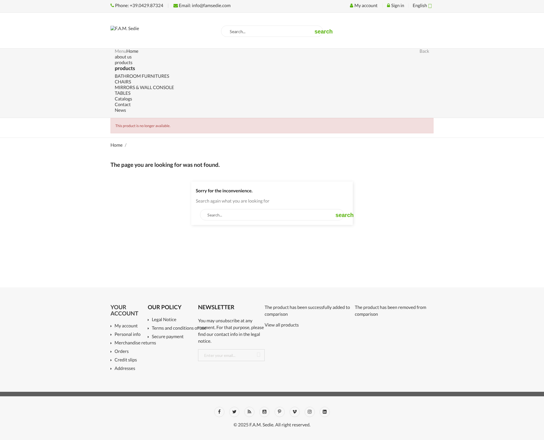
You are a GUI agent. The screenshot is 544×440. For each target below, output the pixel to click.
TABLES (123, 93)
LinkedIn (325, 412)
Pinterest (280, 412)
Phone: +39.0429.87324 (138, 5)
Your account (124, 310)
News (120, 110)
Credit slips (125, 360)
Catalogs (123, 99)
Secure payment (168, 336)
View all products (282, 325)
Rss (249, 412)
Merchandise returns (133, 343)
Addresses (124, 368)
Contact (123, 104)
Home (132, 51)
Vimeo (295, 412)
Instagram (310, 412)
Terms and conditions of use (177, 328)
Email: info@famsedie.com (204, 5)
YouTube (264, 412)
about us (123, 57)
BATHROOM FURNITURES (142, 76)
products (123, 62)
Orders (121, 351)
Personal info (127, 334)
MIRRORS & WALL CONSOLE (144, 87)
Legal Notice (164, 319)
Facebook (219, 412)
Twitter (234, 412)
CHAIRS (123, 82)
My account (126, 326)
